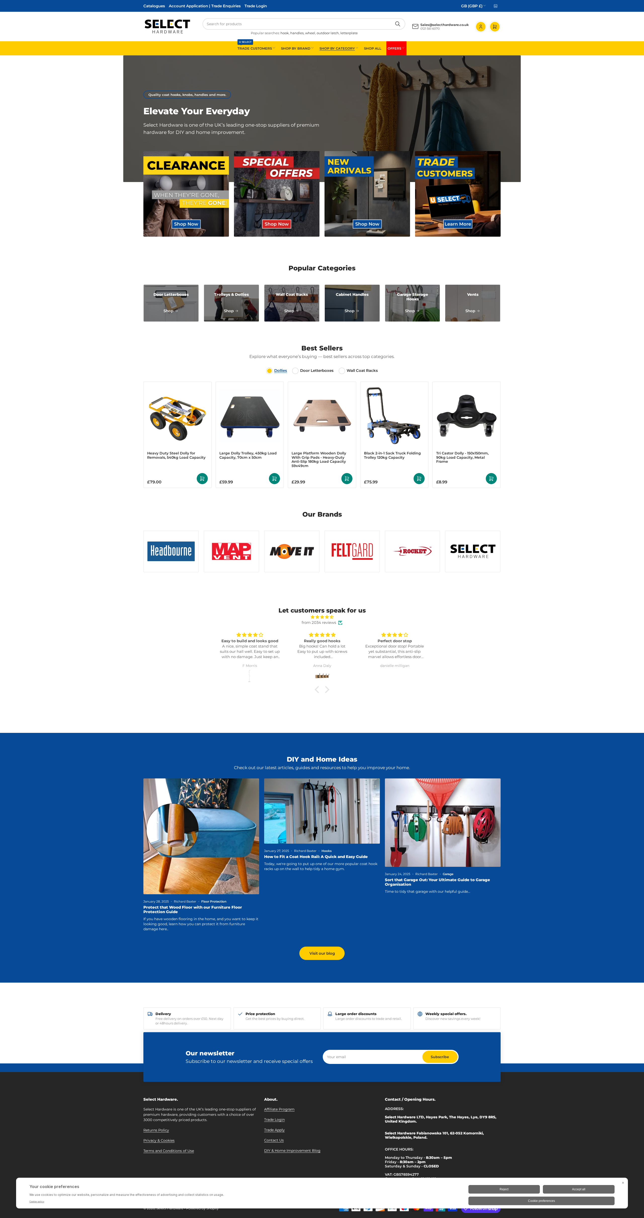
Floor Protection (213, 901)
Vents (472, 294)
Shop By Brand (295, 48)
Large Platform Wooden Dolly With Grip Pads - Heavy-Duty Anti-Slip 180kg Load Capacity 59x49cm (319, 459)
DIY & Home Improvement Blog (292, 1150)
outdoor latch (328, 33)
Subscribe (440, 1057)
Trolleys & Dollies (231, 294)
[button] (318, 689)
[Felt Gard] (352, 551)
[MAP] (231, 551)
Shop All (372, 48)
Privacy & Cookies (159, 1140)
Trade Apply (274, 1130)
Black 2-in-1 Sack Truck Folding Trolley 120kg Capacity (392, 455)
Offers (394, 48)
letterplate (349, 33)
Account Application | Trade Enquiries (205, 6)
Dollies (280, 370)
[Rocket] (412, 551)
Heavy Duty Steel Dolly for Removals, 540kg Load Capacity (176, 455)
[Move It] (291, 551)
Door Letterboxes (171, 294)
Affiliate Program (279, 1109)
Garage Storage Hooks (412, 296)
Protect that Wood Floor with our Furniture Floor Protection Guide (192, 909)
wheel (310, 33)
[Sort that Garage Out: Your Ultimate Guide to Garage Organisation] (443, 822)
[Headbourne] (171, 551)
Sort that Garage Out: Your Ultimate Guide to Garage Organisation (437, 882)
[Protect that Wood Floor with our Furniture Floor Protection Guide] (201, 836)
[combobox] (304, 24)
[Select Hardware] (472, 552)
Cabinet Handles (352, 294)
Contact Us (274, 1140)
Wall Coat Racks (292, 294)
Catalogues (154, 6)
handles (297, 33)
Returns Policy (156, 1130)
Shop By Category (337, 48)
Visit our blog (322, 953)
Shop (169, 310)
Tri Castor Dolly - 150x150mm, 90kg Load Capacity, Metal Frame (462, 457)
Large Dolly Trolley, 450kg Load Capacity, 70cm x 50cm (248, 455)
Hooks (326, 851)
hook (284, 33)
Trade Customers (254, 45)
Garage (448, 874)
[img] (322, 617)
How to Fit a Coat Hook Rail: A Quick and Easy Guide (316, 856)
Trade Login (256, 6)
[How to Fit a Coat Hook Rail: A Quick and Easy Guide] (322, 811)
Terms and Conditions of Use (168, 1151)
